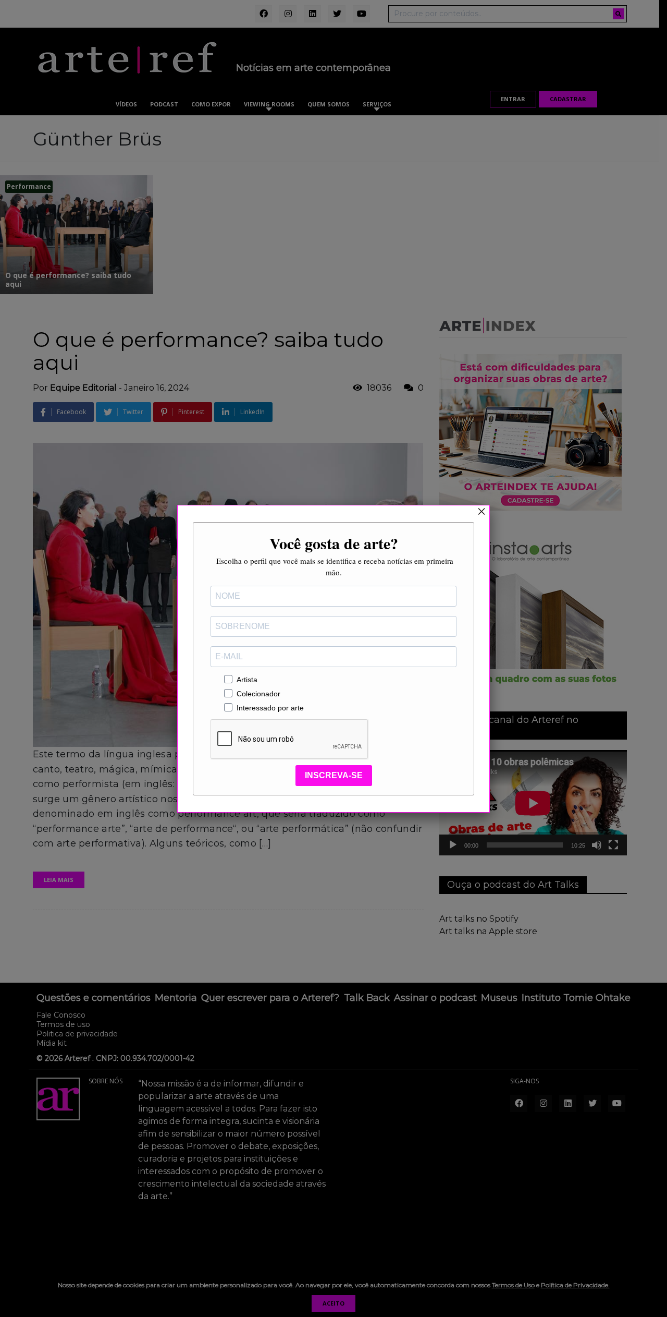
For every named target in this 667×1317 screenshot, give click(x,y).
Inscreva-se (334, 775)
